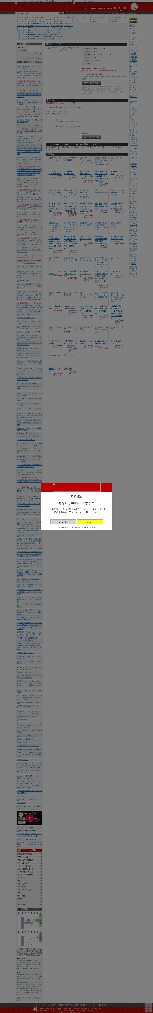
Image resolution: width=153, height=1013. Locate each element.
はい (90, 521)
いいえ (63, 521)
